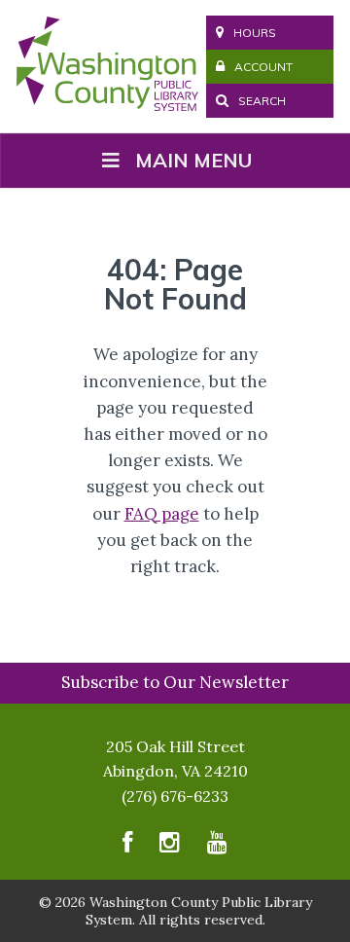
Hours (254, 32)
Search (260, 100)
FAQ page (161, 514)
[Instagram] (170, 846)
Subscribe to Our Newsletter (175, 682)
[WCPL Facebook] (127, 846)
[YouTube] (217, 846)
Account (263, 66)
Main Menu (193, 160)
